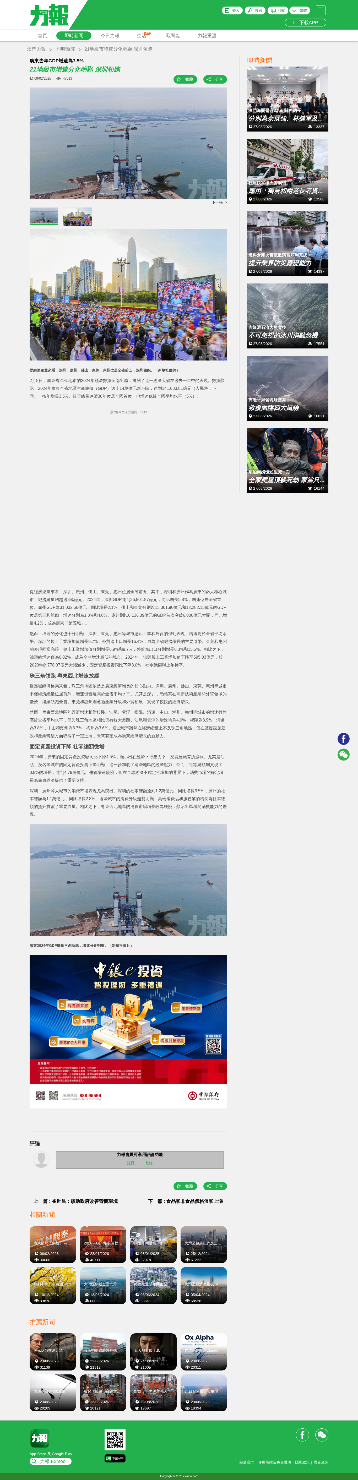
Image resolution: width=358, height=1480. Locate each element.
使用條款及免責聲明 (274, 1462)
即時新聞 (73, 35)
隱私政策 (302, 1462)
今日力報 (110, 35)
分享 (219, 79)
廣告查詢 (321, 1462)
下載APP (307, 22)
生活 (143, 35)
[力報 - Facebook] (343, 738)
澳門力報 (36, 49)
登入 (236, 10)
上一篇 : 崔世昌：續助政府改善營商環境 (76, 1201)
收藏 (189, 79)
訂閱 (281, 10)
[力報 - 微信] (343, 754)
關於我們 (247, 1462)
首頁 (42, 35)
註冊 (130, 1163)
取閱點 (173, 35)
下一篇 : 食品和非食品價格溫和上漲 (185, 1201)
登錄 (149, 1163)
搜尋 (258, 10)
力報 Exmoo (53, 1461)
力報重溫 (207, 35)
